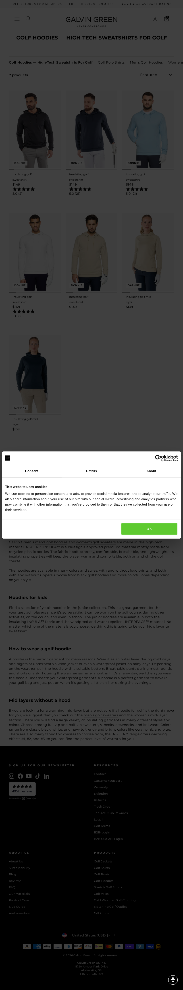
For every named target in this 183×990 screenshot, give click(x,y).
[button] (173, 980)
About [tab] (151, 471)
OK (149, 529)
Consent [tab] (31, 471)
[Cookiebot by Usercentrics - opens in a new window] (158, 458)
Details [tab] (91, 471)
